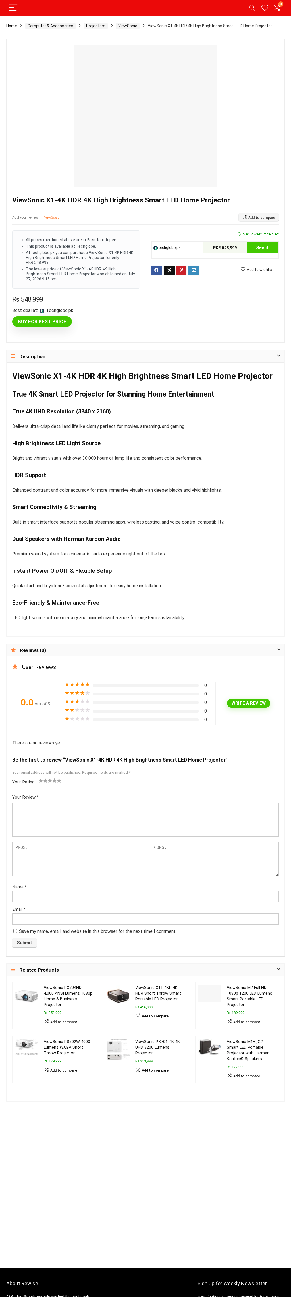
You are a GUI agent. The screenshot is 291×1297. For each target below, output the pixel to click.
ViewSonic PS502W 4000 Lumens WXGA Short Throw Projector (67, 1047)
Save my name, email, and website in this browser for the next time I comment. (97, 931)
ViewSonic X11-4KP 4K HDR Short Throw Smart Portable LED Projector (158, 993)
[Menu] (13, 8)
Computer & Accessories (50, 26)
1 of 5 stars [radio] (41, 780)
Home (11, 26)
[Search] (252, 8)
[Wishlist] (264, 8)
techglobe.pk (169, 247)
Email (19, 909)
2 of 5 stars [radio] (43, 780)
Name (19, 887)
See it (262, 247)
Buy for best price (42, 321)
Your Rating (23, 782)
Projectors (95, 26)
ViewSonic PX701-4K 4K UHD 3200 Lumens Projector (157, 1047)
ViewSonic (127, 26)
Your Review (25, 797)
